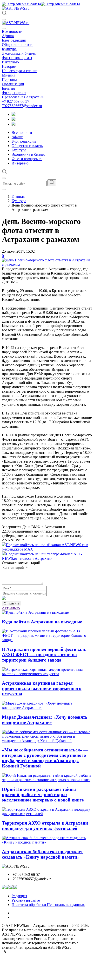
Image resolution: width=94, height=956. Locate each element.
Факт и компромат (17, 58)
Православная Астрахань (22, 97)
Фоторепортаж (14, 93)
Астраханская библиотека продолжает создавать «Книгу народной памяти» (42, 854)
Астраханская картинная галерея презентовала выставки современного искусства (41, 688)
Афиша (8, 36)
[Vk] (13, 124)
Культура (9, 49)
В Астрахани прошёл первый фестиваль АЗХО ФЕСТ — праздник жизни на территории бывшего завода (44, 655)
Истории (9, 66)
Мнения (8, 75)
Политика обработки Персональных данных (48, 905)
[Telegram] (13, 114)
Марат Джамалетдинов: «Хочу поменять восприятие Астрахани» (44, 720)
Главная (18, 196)
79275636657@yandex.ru (22, 106)
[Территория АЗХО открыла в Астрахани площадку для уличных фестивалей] (47, 814)
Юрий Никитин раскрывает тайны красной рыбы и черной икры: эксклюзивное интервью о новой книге (43, 794)
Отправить (11, 603)
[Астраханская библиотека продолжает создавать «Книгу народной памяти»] (47, 842)
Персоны (9, 80)
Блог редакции (14, 40)
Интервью (10, 62)
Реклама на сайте (26, 900)
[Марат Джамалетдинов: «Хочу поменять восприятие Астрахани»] (47, 708)
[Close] (4, 28)
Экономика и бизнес (19, 53)
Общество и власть (17, 45)
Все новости (12, 31)
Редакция (19, 896)
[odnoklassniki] (13, 119)
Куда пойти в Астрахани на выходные (42, 621)
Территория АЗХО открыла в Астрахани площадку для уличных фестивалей (45, 825)
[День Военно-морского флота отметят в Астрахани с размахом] (47, 264)
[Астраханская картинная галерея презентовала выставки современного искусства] (47, 674)
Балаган (8, 88)
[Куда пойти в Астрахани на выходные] (35, 612)
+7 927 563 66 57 (15, 101)
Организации (13, 84)
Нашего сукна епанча (19, 71)
